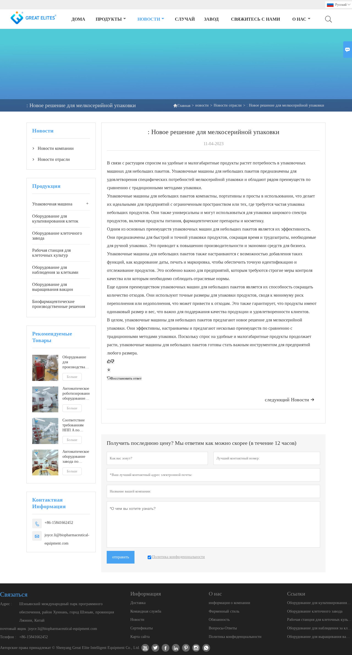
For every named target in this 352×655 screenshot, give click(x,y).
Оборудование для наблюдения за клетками (55, 270)
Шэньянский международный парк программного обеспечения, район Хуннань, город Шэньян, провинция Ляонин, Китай (66, 612)
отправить (120, 557)
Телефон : (8, 637)
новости (149, 19)
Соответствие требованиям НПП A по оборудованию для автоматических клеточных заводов (75, 425)
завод (211, 19)
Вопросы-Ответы (223, 628)
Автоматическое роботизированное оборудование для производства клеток (76, 394)
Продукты (109, 19)
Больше (72, 377)
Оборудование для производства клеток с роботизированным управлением (76, 362)
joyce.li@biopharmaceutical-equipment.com (67, 539)
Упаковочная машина (52, 204)
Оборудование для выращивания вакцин (52, 287)
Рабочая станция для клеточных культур (51, 253)
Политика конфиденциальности (235, 637)
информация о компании (229, 603)
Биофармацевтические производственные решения (58, 304)
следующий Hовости (289, 399)
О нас (299, 19)
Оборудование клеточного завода (57, 235)
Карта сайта (140, 637)
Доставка (137, 603)
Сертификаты (141, 628)
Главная (181, 105)
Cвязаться (14, 594)
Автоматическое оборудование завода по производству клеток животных (75, 457)
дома (78, 19)
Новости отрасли (228, 105)
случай (185, 19)
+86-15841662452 (59, 523)
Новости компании (56, 148)
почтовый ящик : (14, 629)
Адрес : (6, 604)
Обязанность (219, 620)
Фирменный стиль (224, 611)
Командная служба (145, 611)
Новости (137, 620)
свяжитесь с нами (255, 19)
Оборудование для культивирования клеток (55, 218)
